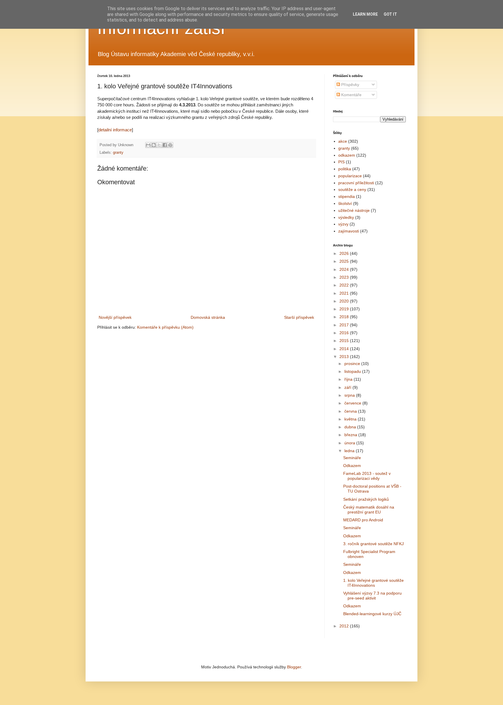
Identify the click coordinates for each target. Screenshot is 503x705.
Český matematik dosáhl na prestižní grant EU (368, 509)
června (351, 411)
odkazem (346, 155)
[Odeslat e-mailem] (148, 145)
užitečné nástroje (354, 210)
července (353, 403)
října (349, 379)
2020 (344, 301)
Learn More (365, 14)
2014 (344, 348)
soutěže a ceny (352, 189)
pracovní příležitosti (356, 182)
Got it (390, 14)
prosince (352, 363)
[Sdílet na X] (159, 145)
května (351, 419)
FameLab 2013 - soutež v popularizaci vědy (367, 476)
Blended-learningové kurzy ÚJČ (372, 613)
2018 (344, 316)
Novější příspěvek (115, 317)
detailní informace (115, 129)
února (350, 443)
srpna (350, 395)
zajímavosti (348, 231)
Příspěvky (349, 84)
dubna (350, 427)
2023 (344, 277)
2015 (344, 340)
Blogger (294, 667)
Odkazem (352, 465)
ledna (350, 450)
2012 (344, 626)
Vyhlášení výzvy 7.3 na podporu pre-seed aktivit (372, 595)
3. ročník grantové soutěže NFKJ (373, 543)
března (351, 434)
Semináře (352, 457)
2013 (344, 356)
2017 (344, 325)
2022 (344, 285)
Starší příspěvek (299, 317)
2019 (344, 309)
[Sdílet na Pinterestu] (170, 145)
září (348, 387)
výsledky (346, 217)
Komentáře (351, 94)
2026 (344, 253)
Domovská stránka (208, 317)
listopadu (353, 371)
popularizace (350, 175)
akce (342, 141)
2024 (344, 269)
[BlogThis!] (154, 145)
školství (345, 203)
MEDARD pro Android (363, 520)
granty (118, 153)
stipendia (346, 196)
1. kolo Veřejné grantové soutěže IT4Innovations (373, 583)
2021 (344, 293)
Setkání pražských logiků (366, 499)
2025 (344, 261)
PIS (341, 162)
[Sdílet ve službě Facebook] (165, 145)
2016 (344, 332)
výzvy (343, 224)
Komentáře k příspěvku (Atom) (165, 327)
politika (344, 169)
